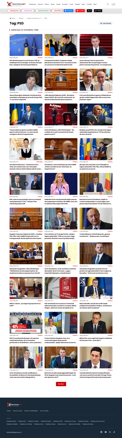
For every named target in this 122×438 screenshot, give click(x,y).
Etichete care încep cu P (34, 18)
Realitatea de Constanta (26, 424)
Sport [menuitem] (95, 4)
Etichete (21, 18)
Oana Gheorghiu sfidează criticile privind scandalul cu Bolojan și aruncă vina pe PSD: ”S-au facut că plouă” (26, 97)
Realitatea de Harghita (12, 424)
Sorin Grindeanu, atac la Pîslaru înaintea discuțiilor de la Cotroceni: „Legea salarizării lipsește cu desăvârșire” (60, 271)
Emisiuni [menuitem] (40, 4)
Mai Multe (61, 384)
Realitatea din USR (58, 421)
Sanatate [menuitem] (77, 4)
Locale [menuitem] (71, 4)
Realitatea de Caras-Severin (98, 421)
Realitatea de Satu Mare (74, 424)
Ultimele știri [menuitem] (32, 4)
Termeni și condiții (17, 411)
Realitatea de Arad (38, 424)
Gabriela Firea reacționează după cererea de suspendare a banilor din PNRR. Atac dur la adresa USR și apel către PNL (61, 201)
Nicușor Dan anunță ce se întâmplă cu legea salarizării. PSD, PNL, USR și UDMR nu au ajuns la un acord (95, 167)
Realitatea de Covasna (70, 421)
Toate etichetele (107, 23)
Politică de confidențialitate (31, 411)
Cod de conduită (44, 411)
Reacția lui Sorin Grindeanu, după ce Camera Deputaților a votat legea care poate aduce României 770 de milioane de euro (96, 202)
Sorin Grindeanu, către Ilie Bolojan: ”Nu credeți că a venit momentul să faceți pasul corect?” (59, 132)
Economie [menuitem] (65, 4)
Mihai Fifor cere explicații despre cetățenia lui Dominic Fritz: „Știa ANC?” (96, 339)
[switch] (113, 4)
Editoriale (39, 162)
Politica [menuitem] (47, 4)
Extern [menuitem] (83, 4)
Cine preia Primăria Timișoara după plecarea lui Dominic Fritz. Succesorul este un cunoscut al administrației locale (60, 62)
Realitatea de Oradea (83, 421)
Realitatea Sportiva (11, 421)
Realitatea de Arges (51, 424)
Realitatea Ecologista (33, 421)
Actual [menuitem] (52, 4)
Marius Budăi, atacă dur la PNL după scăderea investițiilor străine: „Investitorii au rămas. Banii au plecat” (96, 306)
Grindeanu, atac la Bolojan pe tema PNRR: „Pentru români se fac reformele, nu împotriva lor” (60, 167)
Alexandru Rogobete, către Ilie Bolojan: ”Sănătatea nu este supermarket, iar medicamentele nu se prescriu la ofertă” (25, 271)
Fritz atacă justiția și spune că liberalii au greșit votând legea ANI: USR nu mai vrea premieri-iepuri (95, 97)
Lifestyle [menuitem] (89, 4)
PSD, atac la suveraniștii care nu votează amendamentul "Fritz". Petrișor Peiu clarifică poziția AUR (25, 201)
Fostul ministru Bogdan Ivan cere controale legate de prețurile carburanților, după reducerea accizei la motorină (60, 341)
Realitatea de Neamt (46, 421)
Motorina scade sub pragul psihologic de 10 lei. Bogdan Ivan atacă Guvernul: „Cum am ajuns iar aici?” (60, 375)
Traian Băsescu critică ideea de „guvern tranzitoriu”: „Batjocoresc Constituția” (95, 235)
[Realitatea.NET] (16, 4)
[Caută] (108, 4)
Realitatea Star (22, 421)
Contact (9, 411)
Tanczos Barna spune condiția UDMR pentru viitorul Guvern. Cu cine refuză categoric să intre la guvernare (24, 132)
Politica (40, 57)
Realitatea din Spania (88, 424)
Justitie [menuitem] (58, 4)
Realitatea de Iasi (62, 424)
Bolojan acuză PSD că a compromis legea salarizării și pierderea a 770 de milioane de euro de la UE (95, 132)
